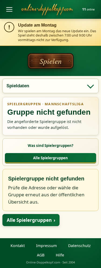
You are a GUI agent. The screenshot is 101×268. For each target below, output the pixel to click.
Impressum (46, 245)
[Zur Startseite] (47, 9)
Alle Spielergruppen (50, 157)
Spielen (51, 61)
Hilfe (60, 255)
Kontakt (18, 245)
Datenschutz (79, 245)
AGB (40, 255)
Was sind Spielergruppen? (50, 145)
